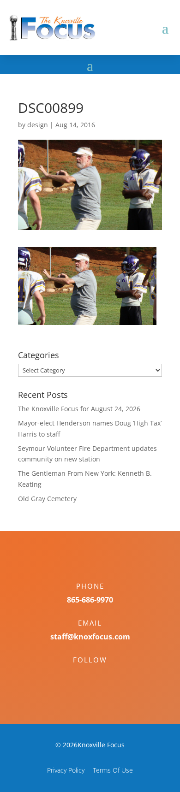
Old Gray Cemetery (47, 498)
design (37, 124)
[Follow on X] (99, 675)
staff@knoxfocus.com (90, 637)
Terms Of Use (113, 770)
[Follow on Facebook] (80, 675)
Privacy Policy (65, 770)
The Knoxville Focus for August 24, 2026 (79, 408)
